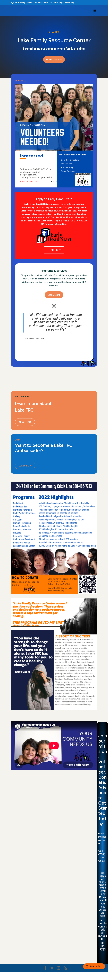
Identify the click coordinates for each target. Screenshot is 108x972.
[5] (54, 709)
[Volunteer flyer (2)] (54, 186)
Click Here (54, 250)
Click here (25, 422)
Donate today (54, 59)
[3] (54, 593)
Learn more (54, 295)
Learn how (25, 466)
